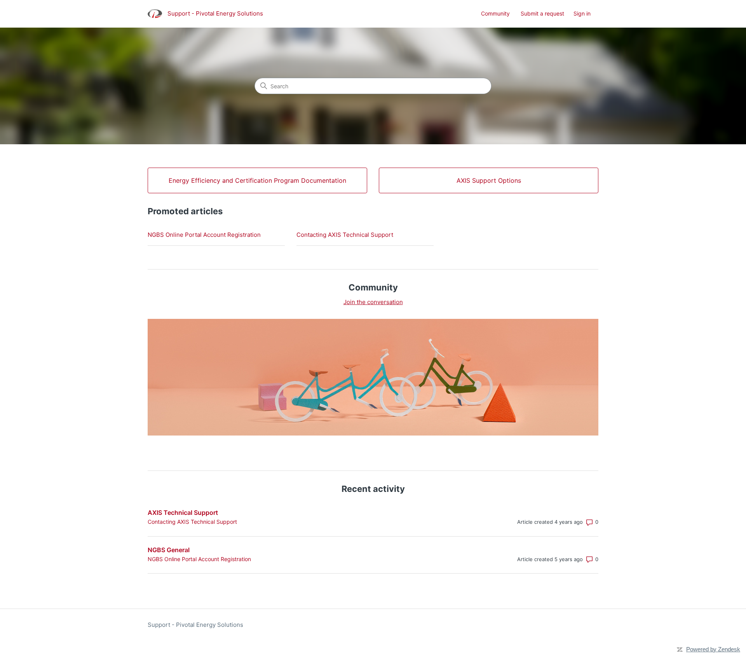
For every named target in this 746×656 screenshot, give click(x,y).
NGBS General (169, 550)
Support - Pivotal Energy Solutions (195, 624)
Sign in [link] (582, 13)
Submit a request (542, 13)
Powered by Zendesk (713, 649)
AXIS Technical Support (183, 512)
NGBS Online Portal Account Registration (204, 234)
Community (495, 13)
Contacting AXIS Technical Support (344, 234)
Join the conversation (373, 302)
